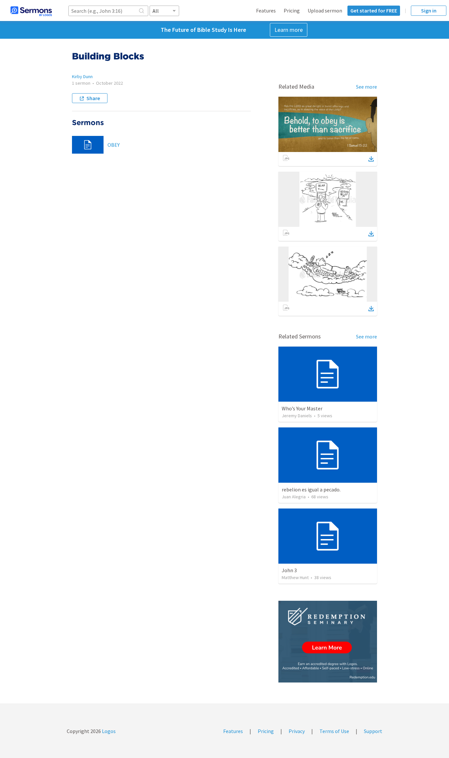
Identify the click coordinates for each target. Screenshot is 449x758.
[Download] (371, 159)
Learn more (288, 29)
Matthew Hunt (295, 577)
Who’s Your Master (302, 408)
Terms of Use (334, 731)
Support (373, 731)
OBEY (113, 144)
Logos (108, 731)
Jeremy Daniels (297, 416)
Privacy (297, 731)
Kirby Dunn (82, 76)
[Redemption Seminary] (327, 641)
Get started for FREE (373, 10)
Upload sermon (325, 10)
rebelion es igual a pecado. (311, 489)
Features (266, 10)
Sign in (429, 10)
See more (366, 86)
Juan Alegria (294, 497)
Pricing (292, 10)
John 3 (289, 570)
